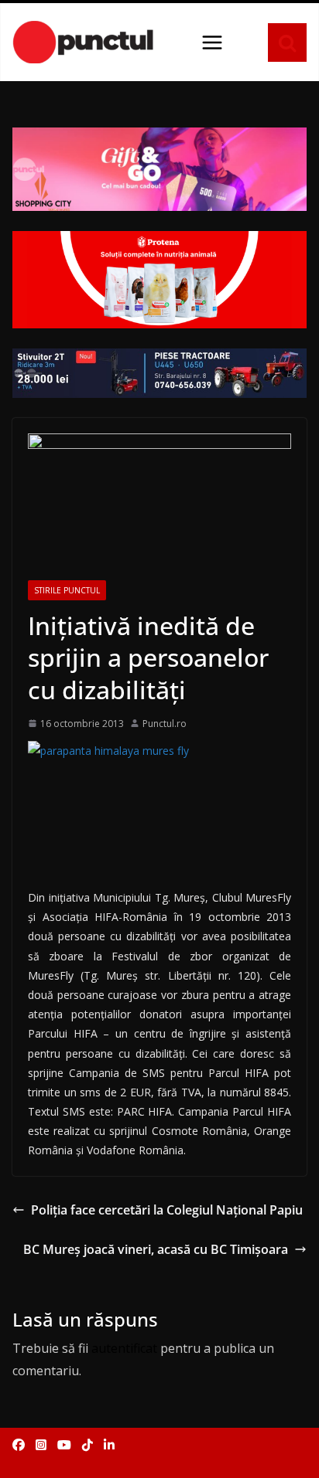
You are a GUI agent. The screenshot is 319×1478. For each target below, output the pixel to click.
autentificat (124, 1348)
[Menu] (212, 42)
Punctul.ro (164, 723)
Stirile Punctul (67, 590)
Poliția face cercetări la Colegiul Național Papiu (167, 1209)
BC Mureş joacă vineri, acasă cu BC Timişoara (155, 1249)
